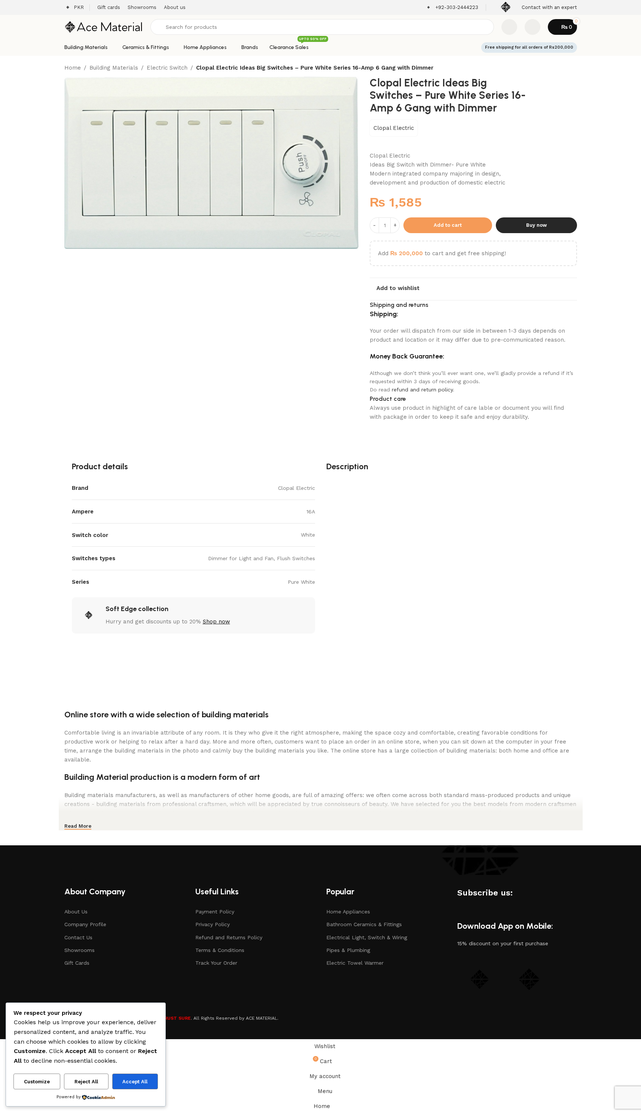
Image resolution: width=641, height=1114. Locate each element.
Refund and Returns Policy (228, 937)
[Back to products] (563, 68)
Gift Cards (76, 963)
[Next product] (572, 68)
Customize (37, 1081)
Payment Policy (214, 912)
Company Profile (85, 924)
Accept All (134, 1081)
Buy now (536, 225)
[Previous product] (554, 68)
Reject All (86, 1081)
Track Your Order (216, 963)
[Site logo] (103, 26)
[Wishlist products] (509, 26)
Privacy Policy (212, 924)
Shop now (216, 621)
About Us (76, 912)
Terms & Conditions (219, 950)
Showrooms (79, 950)
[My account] (532, 26)
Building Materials (113, 67)
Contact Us (78, 937)
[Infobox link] (451, 7)
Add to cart (448, 225)
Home (72, 67)
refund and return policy (422, 390)
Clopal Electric (393, 128)
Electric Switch (167, 67)
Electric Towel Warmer (355, 963)
